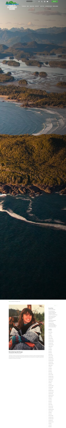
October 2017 (50, 420)
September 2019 (51, 395)
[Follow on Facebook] (39, 1)
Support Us (37, 6)
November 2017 (51, 418)
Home (10, 301)
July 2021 (49, 382)
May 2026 (50, 330)
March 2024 (50, 336)
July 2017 (49, 423)
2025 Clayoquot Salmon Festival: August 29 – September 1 (52, 317)
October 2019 (50, 393)
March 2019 (50, 404)
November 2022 (51, 360)
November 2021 (51, 377)
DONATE (54, 1)
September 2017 (51, 421)
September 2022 (51, 363)
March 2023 (50, 354)
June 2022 (50, 368)
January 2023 (50, 357)
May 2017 (50, 426)
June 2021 (50, 384)
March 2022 (50, 373)
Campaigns (24, 6)
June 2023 (50, 349)
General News (19, 353)
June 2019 (50, 399)
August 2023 (50, 346)
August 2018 (50, 410)
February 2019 (50, 406)
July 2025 (49, 333)
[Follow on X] (42, 1)
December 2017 (50, 417)
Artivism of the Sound (51, 309)
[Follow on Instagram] (44, 1)
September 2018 (51, 409)
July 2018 (49, 412)
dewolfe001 (11, 353)
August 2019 (50, 396)
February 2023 (50, 355)
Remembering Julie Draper (16, 352)
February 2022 (50, 374)
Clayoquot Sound (48, 6)
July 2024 (49, 335)
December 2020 (50, 385)
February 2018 (50, 415)
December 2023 (50, 340)
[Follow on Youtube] (47, 1)
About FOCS (42, 6)
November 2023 (51, 341)
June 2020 (50, 388)
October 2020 (50, 387)
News (28, 6)
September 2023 (51, 344)
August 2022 (50, 365)
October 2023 (50, 343)
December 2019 (50, 390)
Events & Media (55, 6)
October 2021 (50, 379)
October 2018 (50, 407)
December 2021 (50, 376)
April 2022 (50, 371)
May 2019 (50, 401)
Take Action (32, 6)
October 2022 (50, 362)
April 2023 (50, 352)
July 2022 (49, 366)
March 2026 (50, 332)
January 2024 (50, 338)
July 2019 (49, 398)
